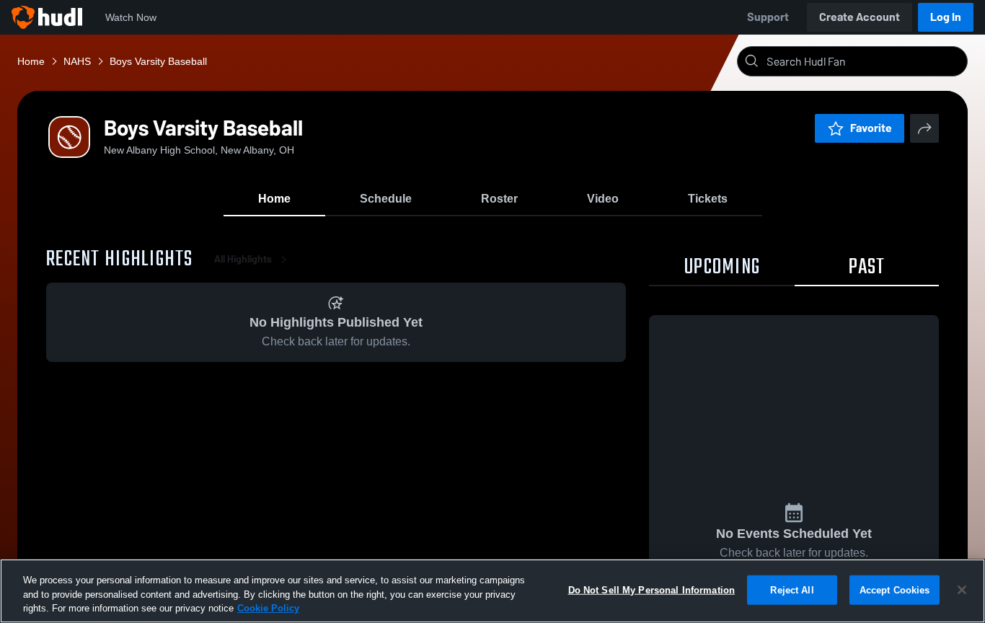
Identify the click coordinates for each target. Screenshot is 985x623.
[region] (492, 591)
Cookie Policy (268, 608)
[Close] (962, 590)
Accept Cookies (895, 589)
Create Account (859, 17)
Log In (945, 17)
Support (768, 17)
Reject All (791, 589)
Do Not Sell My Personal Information (652, 589)
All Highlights (243, 259)
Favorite (871, 128)
